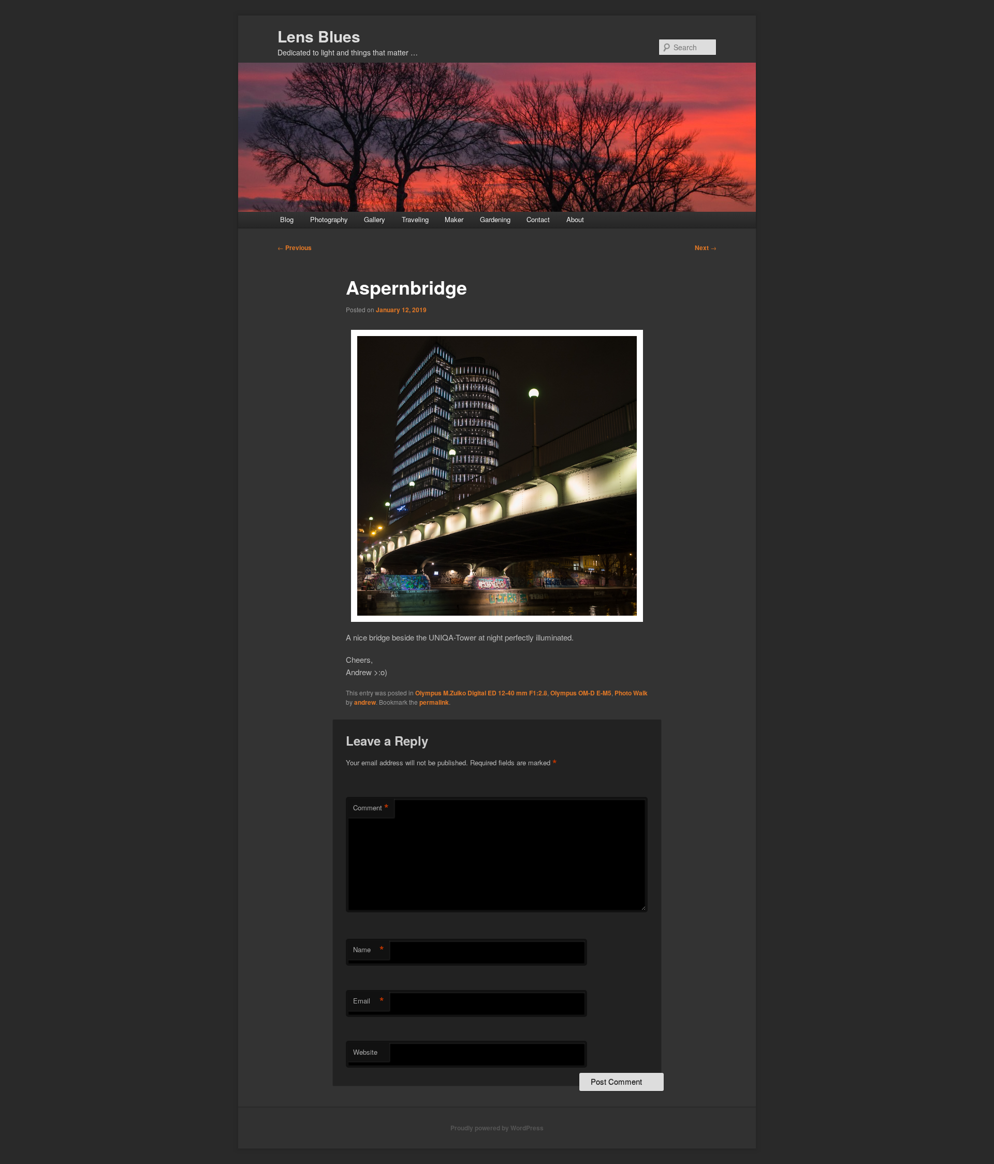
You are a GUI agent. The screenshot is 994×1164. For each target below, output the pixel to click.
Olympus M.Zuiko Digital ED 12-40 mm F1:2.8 (481, 692)
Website (365, 1052)
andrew (365, 702)
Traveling (415, 219)
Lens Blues (318, 36)
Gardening (495, 219)
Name (368, 949)
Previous (294, 247)
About (575, 219)
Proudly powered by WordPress (497, 1127)
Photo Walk (631, 692)
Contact (538, 219)
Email (368, 1001)
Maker (454, 219)
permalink (434, 702)
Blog (287, 219)
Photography (329, 219)
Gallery (374, 219)
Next (706, 247)
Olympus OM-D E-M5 (580, 692)
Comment (371, 807)
